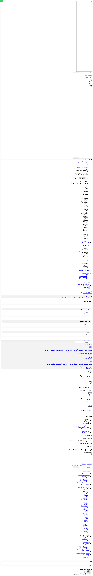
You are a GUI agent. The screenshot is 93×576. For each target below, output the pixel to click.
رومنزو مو (84, 540)
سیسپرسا (84, 507)
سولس (85, 524)
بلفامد (85, 520)
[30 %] (87, 344)
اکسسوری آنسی (83, 277)
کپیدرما (85, 522)
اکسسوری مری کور (82, 274)
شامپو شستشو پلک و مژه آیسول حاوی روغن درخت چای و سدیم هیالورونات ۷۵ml (69, 364)
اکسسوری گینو (83, 276)
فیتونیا (85, 503)
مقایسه (88, 555)
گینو (86, 492)
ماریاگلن (85, 498)
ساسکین (84, 525)
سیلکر (85, 531)
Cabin (85, 489)
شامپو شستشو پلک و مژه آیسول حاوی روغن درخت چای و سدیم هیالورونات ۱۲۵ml (68, 350)
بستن (91, 561)
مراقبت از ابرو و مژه (84, 270)
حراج (87, 312)
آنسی (85, 494)
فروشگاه (87, 296)
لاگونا (85, 532)
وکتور (85, 517)
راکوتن (85, 513)
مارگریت (84, 515)
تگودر (85, 495)
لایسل (85, 521)
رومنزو (85, 529)
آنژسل (85, 528)
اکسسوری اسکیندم (82, 278)
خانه (91, 296)
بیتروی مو (84, 539)
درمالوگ (85, 510)
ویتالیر (85, 511)
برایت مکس (84, 506)
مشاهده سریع (89, 347)
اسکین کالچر (84, 499)
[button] (87, 354)
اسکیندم (85, 496)
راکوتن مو (84, 537)
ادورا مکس (84, 504)
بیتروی (85, 514)
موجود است (85, 313)
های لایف (84, 500)
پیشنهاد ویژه (88, 293)
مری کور (84, 491)
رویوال (85, 509)
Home (85, 324)
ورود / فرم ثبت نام (85, 557)
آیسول (85, 518)
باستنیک (85, 526)
